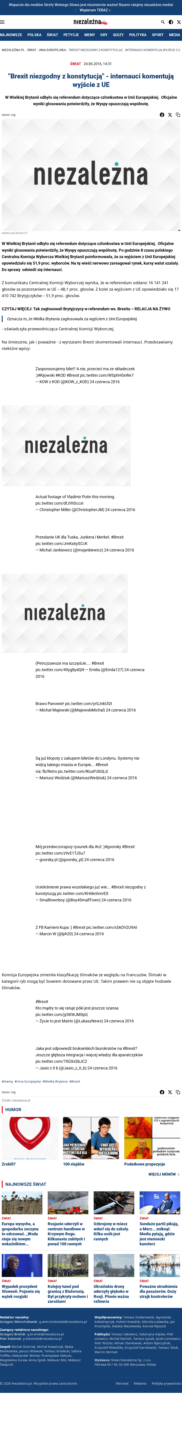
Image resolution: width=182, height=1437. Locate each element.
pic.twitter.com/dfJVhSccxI (59, 503)
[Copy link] (178, 115)
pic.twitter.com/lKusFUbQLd (83, 771)
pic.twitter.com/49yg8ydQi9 (60, 669)
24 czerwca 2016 (105, 381)
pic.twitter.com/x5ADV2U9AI (111, 927)
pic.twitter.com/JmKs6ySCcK (61, 543)
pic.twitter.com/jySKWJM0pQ (62, 1014)
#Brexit (73, 375)
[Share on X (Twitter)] (170, 115)
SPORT (158, 35)
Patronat (122, 1383)
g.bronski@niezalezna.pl (45, 1334)
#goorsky (113, 846)
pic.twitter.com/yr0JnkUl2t (88, 703)
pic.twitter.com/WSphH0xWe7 (107, 375)
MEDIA (174, 35)
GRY (103, 35)
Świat (31, 50)
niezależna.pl (13, 50)
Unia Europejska (52, 50)
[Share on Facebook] (162, 115)
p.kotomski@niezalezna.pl (42, 1338)
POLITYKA (138, 35)
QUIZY (118, 35)
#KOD (60, 375)
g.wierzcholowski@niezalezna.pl (63, 1322)
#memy (7, 1081)
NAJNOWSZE (11, 35)
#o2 (98, 846)
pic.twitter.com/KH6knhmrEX (82, 893)
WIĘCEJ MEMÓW (162, 1174)
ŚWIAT (52, 35)
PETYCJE (71, 35)
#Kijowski (46, 375)
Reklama (140, 1383)
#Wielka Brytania (55, 1081)
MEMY (89, 35)
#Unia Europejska (28, 1081)
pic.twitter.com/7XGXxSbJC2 (61, 1061)
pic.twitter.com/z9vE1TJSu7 (60, 853)
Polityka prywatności (167, 1383)
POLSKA (35, 35)
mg (13, 115)
